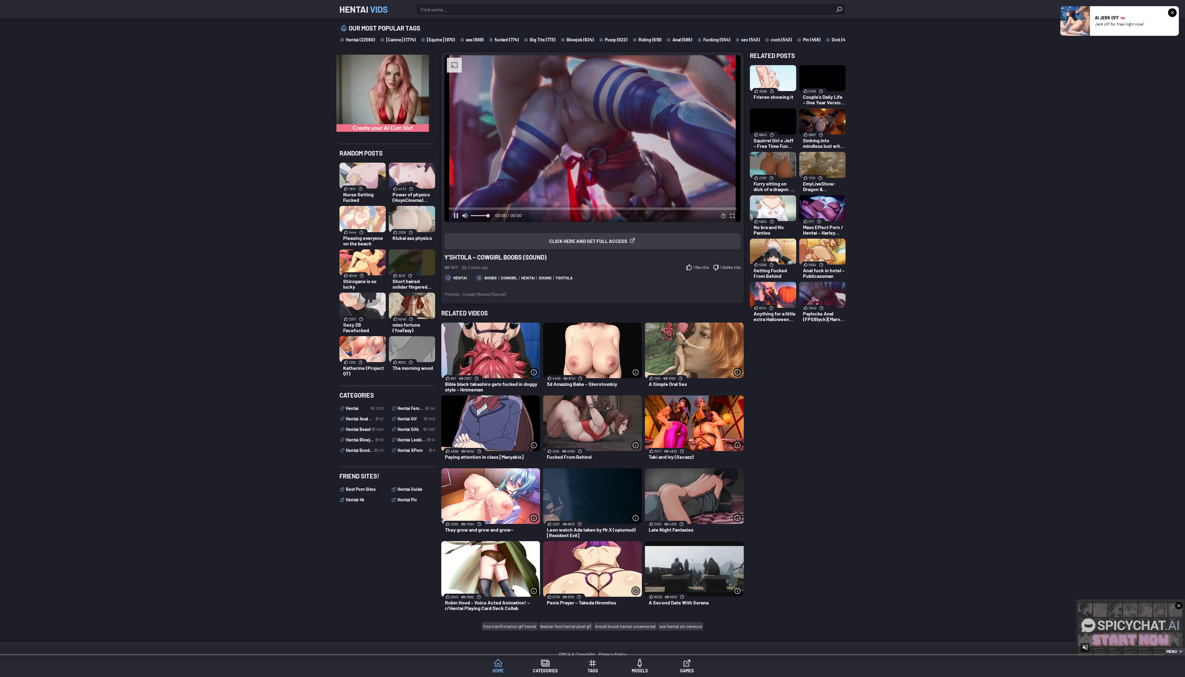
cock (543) (781, 39)
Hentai (363, 9)
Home (498, 670)
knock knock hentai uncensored (625, 626)
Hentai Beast (365, 429)
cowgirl (509, 278)
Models (640, 670)
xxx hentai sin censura (680, 626)
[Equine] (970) (441, 39)
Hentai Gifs (416, 429)
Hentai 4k (355, 499)
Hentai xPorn (416, 450)
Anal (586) (682, 39)
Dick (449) (841, 39)
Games (687, 670)
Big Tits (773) (542, 39)
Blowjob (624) (580, 39)
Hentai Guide (409, 489)
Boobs (490, 278)
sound (545, 278)
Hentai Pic (407, 499)
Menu (1171, 651)
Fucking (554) (716, 39)
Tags (593, 670)
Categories (545, 670)
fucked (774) (507, 39)
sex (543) (750, 39)
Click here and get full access (588, 241)
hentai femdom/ (416, 408)
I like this (701, 267)
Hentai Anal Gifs (365, 418)
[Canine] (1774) (401, 39)
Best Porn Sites (361, 489)
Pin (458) (812, 39)
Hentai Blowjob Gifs (365, 439)
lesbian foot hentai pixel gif (565, 626)
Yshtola (564, 278)
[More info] (533, 372)
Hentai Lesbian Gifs (416, 439)
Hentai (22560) (360, 39)
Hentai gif (416, 418)
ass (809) (475, 39)
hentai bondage (365, 450)
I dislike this (730, 267)
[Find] (839, 9)
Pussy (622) (616, 39)
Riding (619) (649, 39)
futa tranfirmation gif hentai (509, 626)
